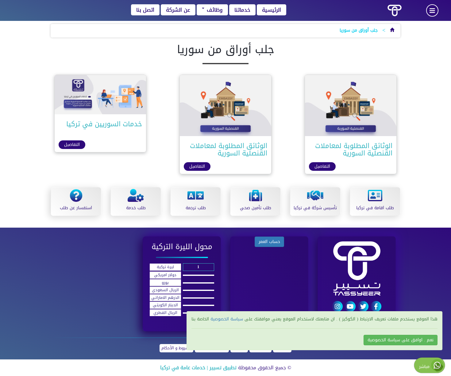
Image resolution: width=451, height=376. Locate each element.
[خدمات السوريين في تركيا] (100, 96)
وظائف (214, 10)
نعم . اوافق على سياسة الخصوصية (401, 340)
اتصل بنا (145, 10)
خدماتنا (242, 10)
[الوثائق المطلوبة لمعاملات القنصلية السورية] (350, 107)
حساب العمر (269, 241)
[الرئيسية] (392, 30)
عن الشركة (178, 10)
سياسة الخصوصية (226, 319)
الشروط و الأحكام (176, 348)
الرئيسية (271, 10)
